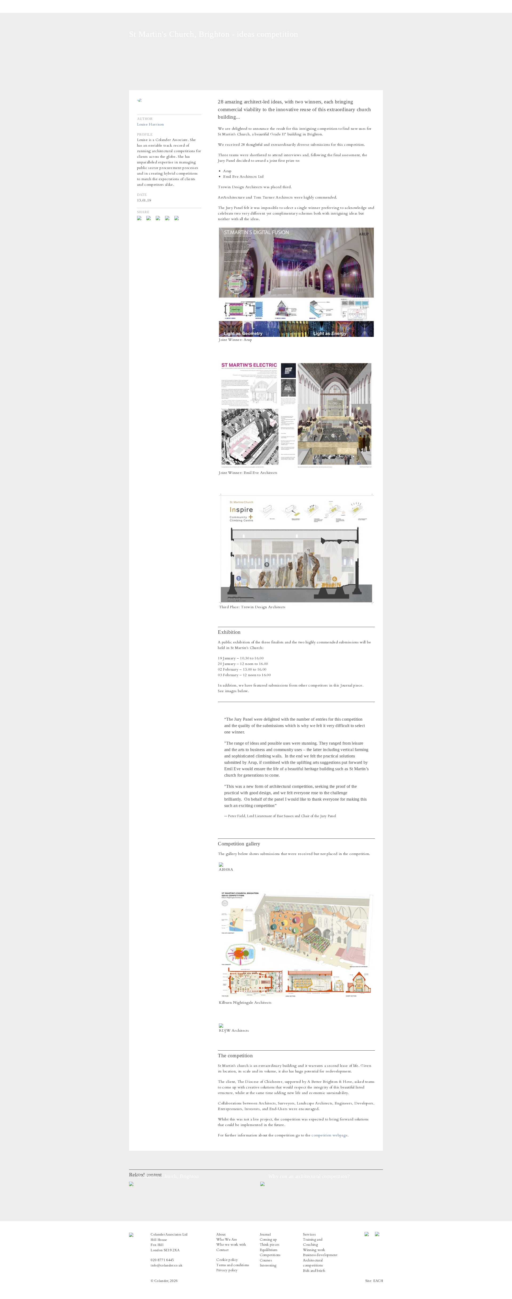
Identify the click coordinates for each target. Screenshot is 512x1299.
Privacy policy (227, 1270)
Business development (320, 1255)
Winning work (314, 1250)
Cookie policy (227, 1259)
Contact (222, 1250)
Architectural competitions (313, 1263)
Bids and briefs (314, 1270)
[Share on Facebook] (141, 218)
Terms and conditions (232, 1265)
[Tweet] (150, 218)
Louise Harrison (150, 124)
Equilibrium (269, 1250)
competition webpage (329, 1135)
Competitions (270, 1255)
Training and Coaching (312, 1242)
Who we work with (231, 1244)
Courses (266, 1260)
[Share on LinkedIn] (169, 218)
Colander (132, 7)
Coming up (268, 1239)
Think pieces (269, 1244)
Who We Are (226, 1239)
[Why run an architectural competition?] (321, 1184)
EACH (378, 1281)
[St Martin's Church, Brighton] (190, 1184)
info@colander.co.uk (166, 1265)
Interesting (268, 1265)
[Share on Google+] (160, 218)
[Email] (178, 218)
